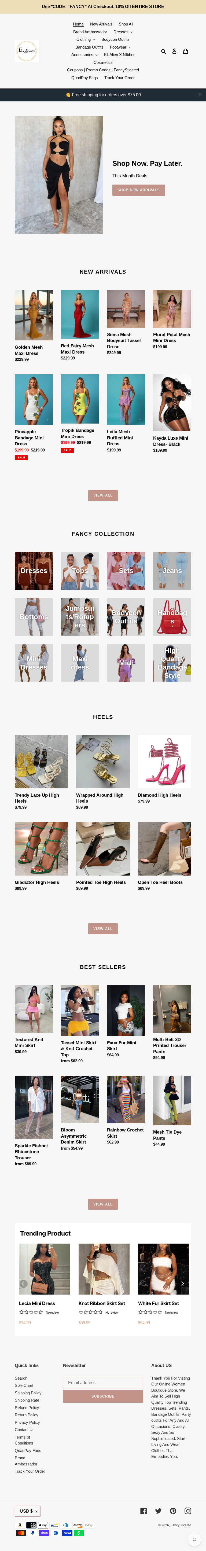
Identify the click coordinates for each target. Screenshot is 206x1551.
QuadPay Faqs (28, 1450)
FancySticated (181, 1525)
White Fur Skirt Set (158, 1303)
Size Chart (24, 1385)
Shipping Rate (27, 1400)
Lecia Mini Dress (37, 1303)
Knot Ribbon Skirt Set (102, 1303)
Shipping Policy (28, 1393)
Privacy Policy (27, 1422)
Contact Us (25, 1429)
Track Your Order (30, 1471)
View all (102, 495)
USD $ (26, 1511)
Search (21, 1378)
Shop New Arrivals (138, 190)
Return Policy (26, 1415)
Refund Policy (27, 1407)
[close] (200, 94)
